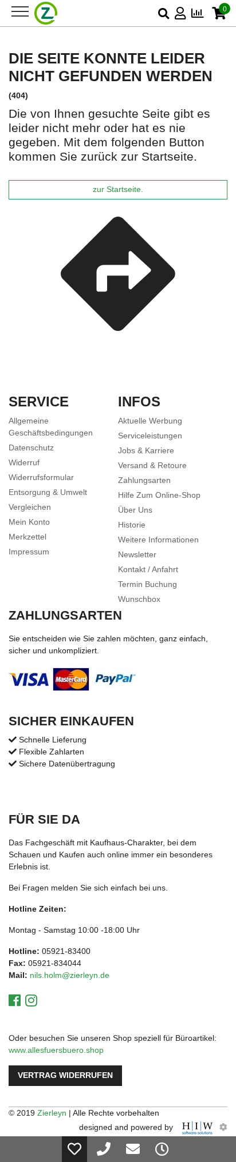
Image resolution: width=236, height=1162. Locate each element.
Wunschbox (139, 599)
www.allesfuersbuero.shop (56, 1050)
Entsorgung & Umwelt (48, 492)
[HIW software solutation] (198, 1127)
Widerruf (24, 462)
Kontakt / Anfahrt (148, 569)
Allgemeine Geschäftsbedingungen (51, 426)
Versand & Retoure (152, 465)
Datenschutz (31, 447)
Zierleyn (51, 1112)
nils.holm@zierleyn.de (69, 975)
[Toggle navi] (20, 11)
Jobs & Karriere (146, 450)
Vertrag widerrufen (65, 1075)
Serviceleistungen (150, 435)
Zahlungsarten (144, 480)
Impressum (29, 551)
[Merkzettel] (74, 1149)
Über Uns (135, 509)
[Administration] (223, 1127)
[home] (46, 13)
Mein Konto (29, 521)
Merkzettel (27, 536)
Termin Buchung (147, 584)
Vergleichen (30, 507)
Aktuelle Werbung (150, 420)
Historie (131, 524)
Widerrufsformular (41, 477)
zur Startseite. (118, 189)
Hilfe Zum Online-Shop (159, 495)
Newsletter (137, 554)
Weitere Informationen (158, 539)
